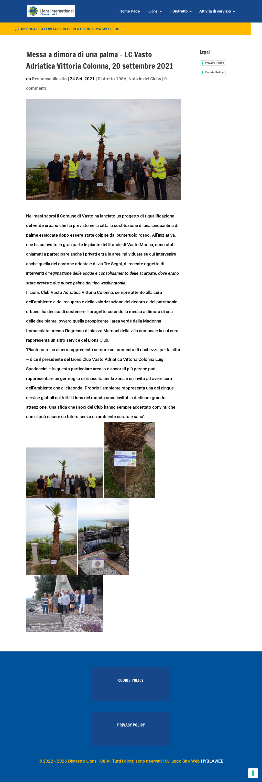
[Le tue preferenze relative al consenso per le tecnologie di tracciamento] (253, 773)
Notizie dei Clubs (144, 78)
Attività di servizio (215, 11)
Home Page (129, 11)
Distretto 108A (112, 78)
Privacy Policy (214, 63)
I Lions (152, 11)
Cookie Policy (214, 72)
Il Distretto (178, 11)
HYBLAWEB (212, 761)
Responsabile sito (49, 78)
